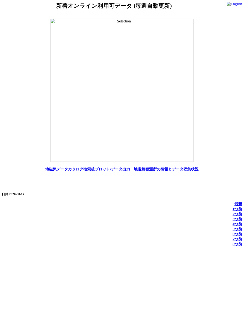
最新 (238, 204)
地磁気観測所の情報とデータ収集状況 (166, 169)
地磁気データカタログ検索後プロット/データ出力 (87, 169)
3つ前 (237, 219)
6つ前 (237, 234)
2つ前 (237, 214)
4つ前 (237, 224)
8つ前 (237, 244)
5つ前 (237, 229)
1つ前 (237, 209)
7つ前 (237, 239)
